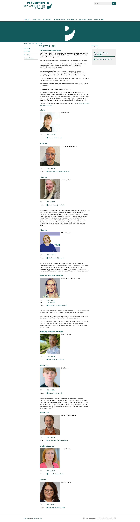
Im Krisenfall (47, 19)
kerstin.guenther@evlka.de (56, 507)
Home (25, 43)
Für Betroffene (59, 19)
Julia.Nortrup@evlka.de (55, 393)
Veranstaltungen (85, 19)
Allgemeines (27, 48)
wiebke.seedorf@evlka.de (56, 258)
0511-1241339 (51, 471)
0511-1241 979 (51, 202)
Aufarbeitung (72, 19)
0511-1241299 (51, 300)
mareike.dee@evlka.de (55, 138)
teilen (94, 46)
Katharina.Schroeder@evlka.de (57, 305)
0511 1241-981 (51, 437)
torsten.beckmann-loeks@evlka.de (58, 171)
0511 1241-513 (51, 504)
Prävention (37, 19)
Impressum (27, 518)
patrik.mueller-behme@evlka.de (58, 440)
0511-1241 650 (51, 168)
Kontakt (39, 518)
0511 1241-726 (51, 135)
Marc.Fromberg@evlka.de (56, 359)
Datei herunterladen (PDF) (104, 59)
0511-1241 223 (51, 390)
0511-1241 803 (51, 356)
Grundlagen (27, 54)
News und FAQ (99, 19)
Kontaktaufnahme (29, 58)
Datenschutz (33, 518)
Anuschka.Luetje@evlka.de (56, 205)
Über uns (27, 19)
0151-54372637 (51, 302)
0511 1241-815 (51, 255)
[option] (70, 31)
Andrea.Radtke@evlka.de (56, 474)
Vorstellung (38, 43)
